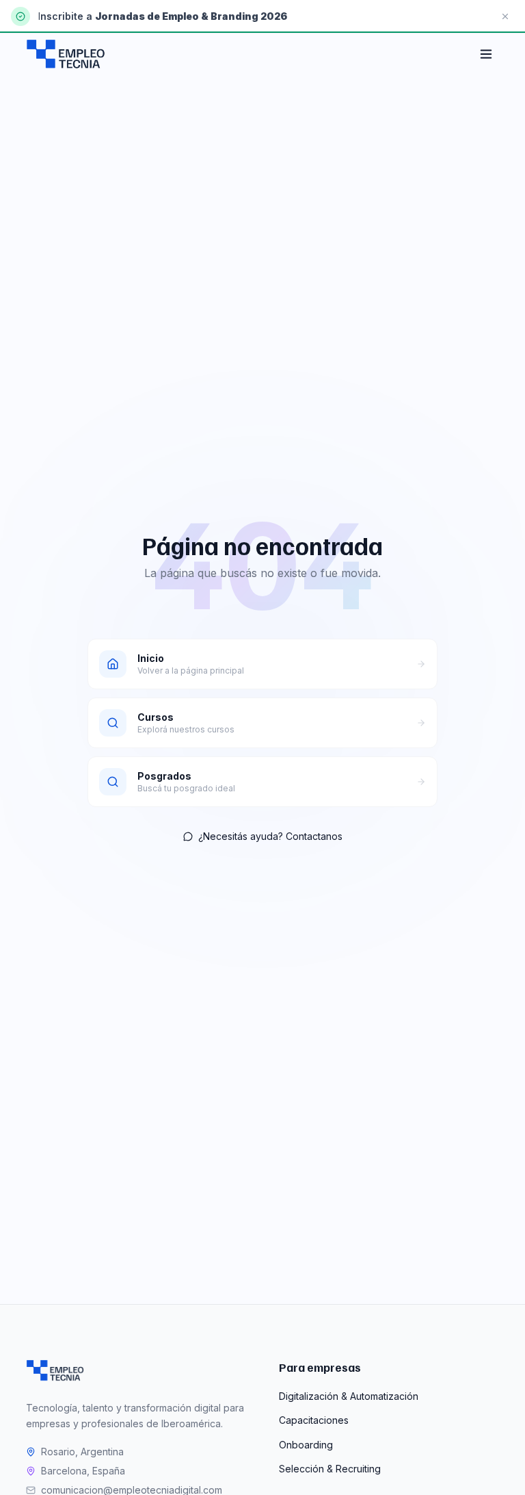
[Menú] (486, 54)
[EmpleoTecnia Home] (65, 54)
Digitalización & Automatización (348, 1396)
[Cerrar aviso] (505, 16)
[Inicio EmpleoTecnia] (54, 1370)
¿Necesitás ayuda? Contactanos (270, 836)
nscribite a (67, 16)
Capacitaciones (314, 1420)
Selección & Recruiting (330, 1468)
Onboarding (306, 1445)
